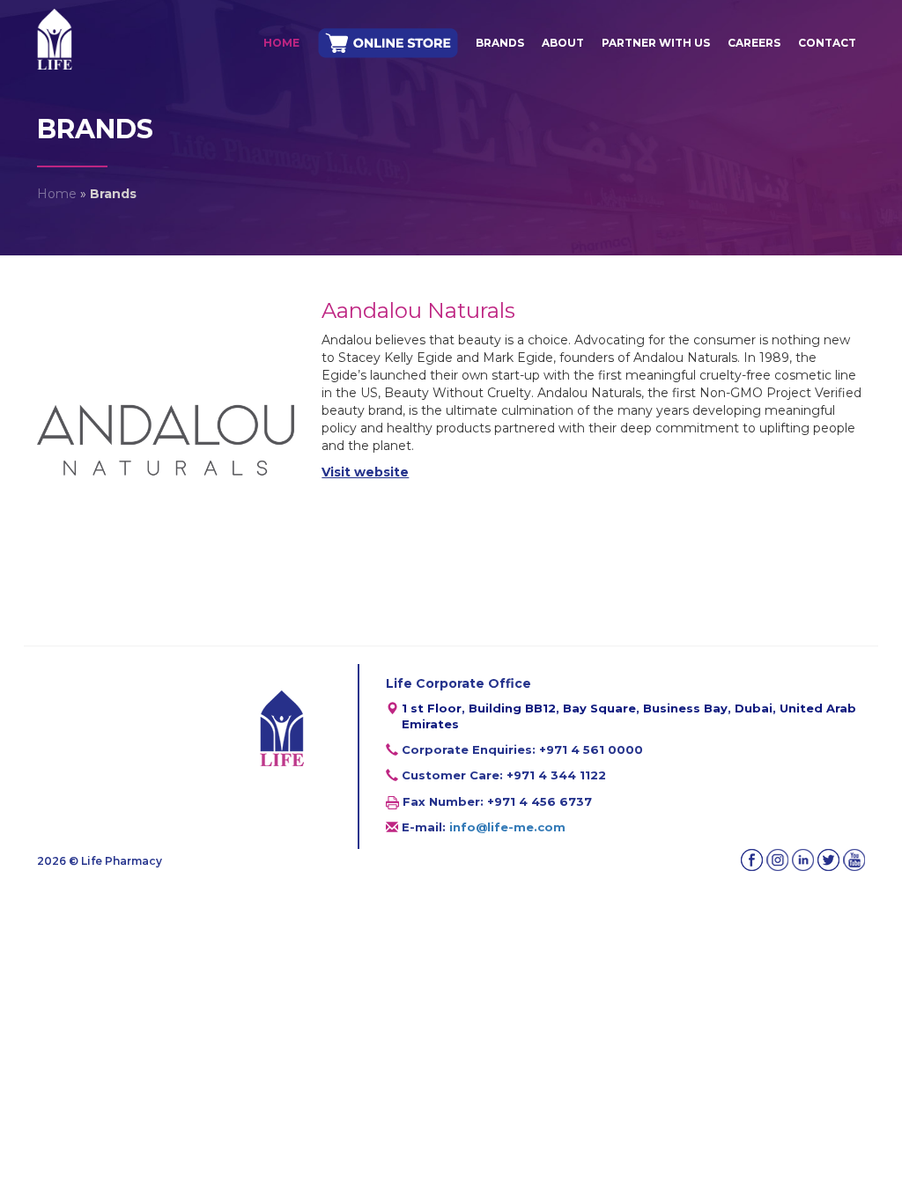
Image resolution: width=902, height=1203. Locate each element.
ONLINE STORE (387, 43)
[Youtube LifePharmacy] (854, 860)
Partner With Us (656, 42)
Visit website (365, 472)
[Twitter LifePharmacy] (828, 860)
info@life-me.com (507, 827)
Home (281, 42)
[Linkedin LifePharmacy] (803, 860)
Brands (500, 42)
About (563, 42)
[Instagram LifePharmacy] (777, 860)
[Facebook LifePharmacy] (752, 860)
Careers (754, 42)
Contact (827, 42)
